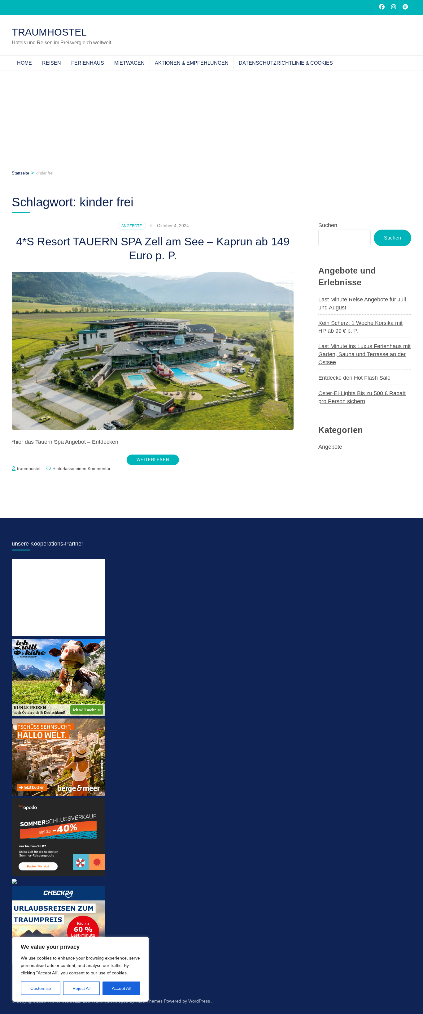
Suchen (327, 225)
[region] (80, 969)
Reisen (51, 63)
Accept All (121, 988)
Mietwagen (129, 63)
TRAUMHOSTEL (49, 32)
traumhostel (28, 468)
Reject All (81, 988)
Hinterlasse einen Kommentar (81, 468)
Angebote (131, 226)
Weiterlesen (153, 459)
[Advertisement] (211, 117)
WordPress (199, 1001)
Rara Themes (149, 1001)
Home (24, 63)
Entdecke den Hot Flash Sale (354, 378)
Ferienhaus (87, 63)
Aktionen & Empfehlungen (192, 63)
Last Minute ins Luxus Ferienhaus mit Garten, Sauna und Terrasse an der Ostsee (364, 354)
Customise (40, 988)
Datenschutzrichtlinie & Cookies (286, 63)
